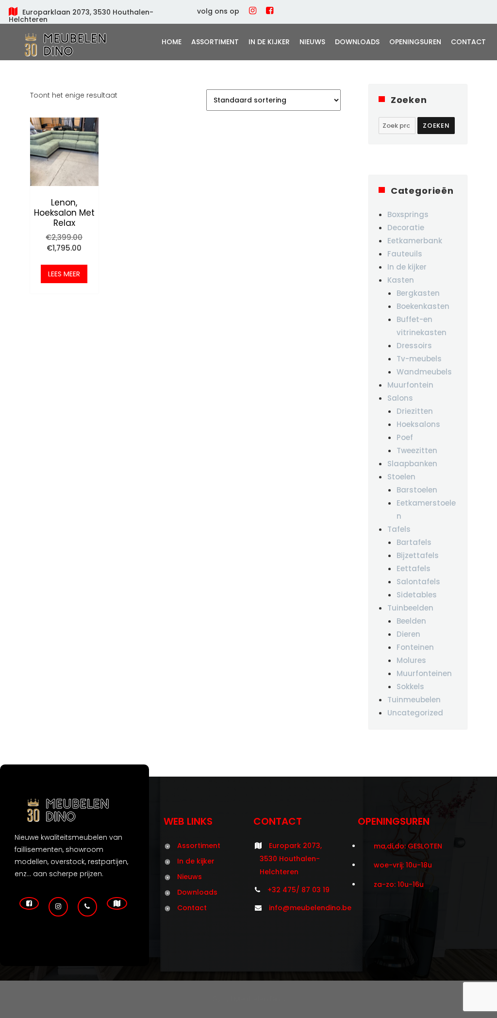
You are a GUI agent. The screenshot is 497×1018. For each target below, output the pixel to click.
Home (172, 42)
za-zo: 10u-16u (399, 884)
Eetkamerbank (414, 241)
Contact (468, 42)
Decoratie (405, 227)
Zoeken (436, 125)
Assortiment (215, 42)
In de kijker (269, 42)
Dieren (408, 634)
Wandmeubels (424, 372)
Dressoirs (414, 345)
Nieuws (312, 42)
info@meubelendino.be (310, 908)
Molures (411, 660)
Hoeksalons (418, 424)
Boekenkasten (423, 306)
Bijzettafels (418, 555)
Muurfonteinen (424, 673)
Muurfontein (410, 385)
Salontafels (418, 582)
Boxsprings (408, 214)
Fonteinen (415, 647)
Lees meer (64, 274)
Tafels (399, 529)
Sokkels (410, 686)
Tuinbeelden (410, 608)
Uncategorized (415, 713)
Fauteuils (404, 254)
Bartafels (414, 542)
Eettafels (414, 568)
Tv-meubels (419, 359)
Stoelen (401, 477)
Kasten (400, 280)
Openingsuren (415, 42)
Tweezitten (417, 450)
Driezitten (415, 411)
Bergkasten (418, 293)
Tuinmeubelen (414, 700)
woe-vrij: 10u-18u (403, 865)
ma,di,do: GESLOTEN (408, 846)
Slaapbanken (412, 463)
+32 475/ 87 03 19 (298, 890)
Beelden (411, 621)
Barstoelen (417, 490)
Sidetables (417, 595)
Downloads (357, 42)
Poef (405, 437)
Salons (400, 398)
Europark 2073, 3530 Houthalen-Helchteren (291, 859)
